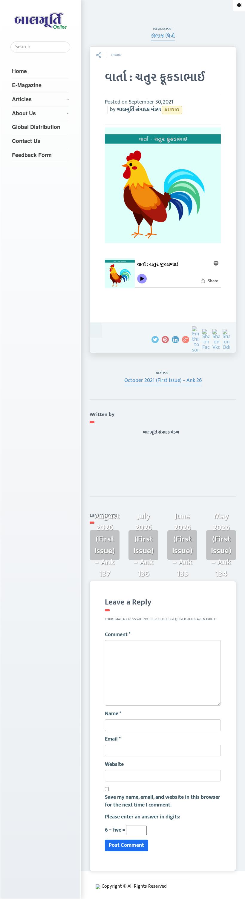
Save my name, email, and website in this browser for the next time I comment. (162, 801)
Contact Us (26, 141)
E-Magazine (27, 85)
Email (113, 739)
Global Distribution (36, 127)
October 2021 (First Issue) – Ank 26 (163, 380)
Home (19, 71)
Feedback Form (32, 155)
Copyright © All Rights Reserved (134, 886)
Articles (22, 99)
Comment (118, 635)
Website (114, 765)
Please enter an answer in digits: (142, 817)
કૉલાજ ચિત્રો (163, 36)
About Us (24, 113)
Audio (172, 110)
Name (113, 714)
